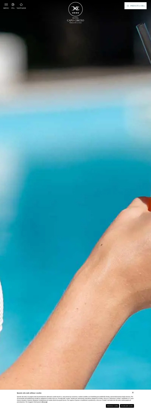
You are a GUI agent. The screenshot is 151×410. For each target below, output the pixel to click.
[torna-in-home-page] (75, 13)
